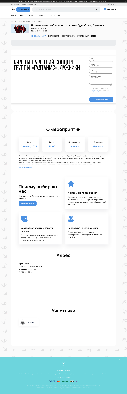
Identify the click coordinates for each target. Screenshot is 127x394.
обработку (95, 91)
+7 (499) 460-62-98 (110, 4)
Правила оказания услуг (49, 374)
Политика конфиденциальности (70, 374)
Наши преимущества (68, 36)
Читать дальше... (26, 167)
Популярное (40, 15)
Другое (14, 15)
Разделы (57, 15)
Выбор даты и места (38, 36)
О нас (21, 374)
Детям (31, 15)
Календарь (25, 9)
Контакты (105, 374)
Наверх (121, 360)
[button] (91, 66)
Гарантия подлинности (91, 374)
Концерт (23, 15)
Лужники (34, 28)
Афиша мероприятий (63, 370)
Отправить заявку (101, 99)
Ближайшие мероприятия (86, 36)
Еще (49, 15)
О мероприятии (53, 36)
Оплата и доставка (31, 374)
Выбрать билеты (27, 203)
